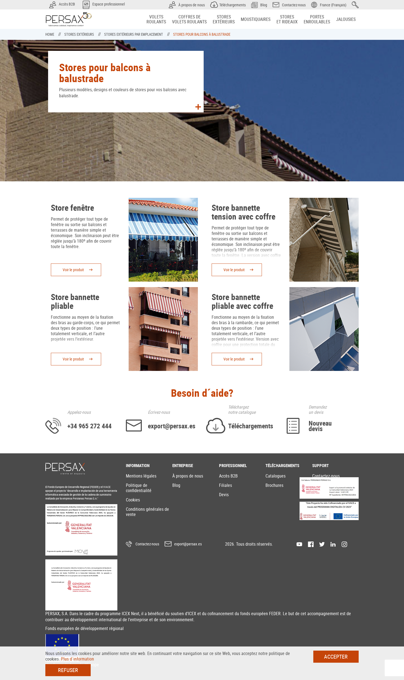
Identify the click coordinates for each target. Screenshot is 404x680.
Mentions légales (141, 476)
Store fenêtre (72, 207)
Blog (176, 485)
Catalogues (275, 476)
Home (50, 34)
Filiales (225, 485)
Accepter (336, 656)
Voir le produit (73, 269)
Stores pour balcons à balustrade (201, 34)
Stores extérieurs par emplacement (134, 34)
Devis (224, 495)
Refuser (68, 670)
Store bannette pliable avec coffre (242, 301)
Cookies (133, 500)
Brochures (274, 485)
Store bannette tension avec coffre (243, 212)
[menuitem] (156, 19)
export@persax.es (188, 543)
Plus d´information (77, 659)
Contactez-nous (326, 476)
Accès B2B (228, 476)
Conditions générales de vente (147, 511)
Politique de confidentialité (138, 487)
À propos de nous (187, 476)
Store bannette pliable (75, 301)
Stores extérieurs (79, 34)
